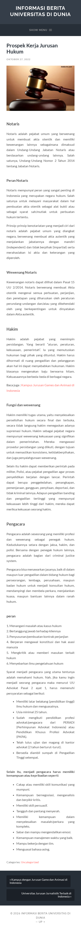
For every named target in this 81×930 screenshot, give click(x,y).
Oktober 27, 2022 (18, 59)
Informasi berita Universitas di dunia (40, 11)
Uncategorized (30, 862)
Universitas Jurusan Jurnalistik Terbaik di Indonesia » (46, 895)
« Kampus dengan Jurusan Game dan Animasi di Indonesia (38, 881)
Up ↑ (42, 921)
